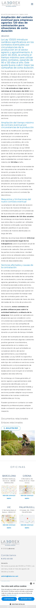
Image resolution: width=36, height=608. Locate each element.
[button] (18, 604)
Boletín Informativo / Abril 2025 (14, 14)
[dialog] (18, 594)
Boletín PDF (12, 428)
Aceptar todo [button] (9, 599)
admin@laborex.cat (9, 576)
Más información (11, 595)
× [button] (33, 583)
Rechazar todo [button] (26, 599)
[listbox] (31, 584)
